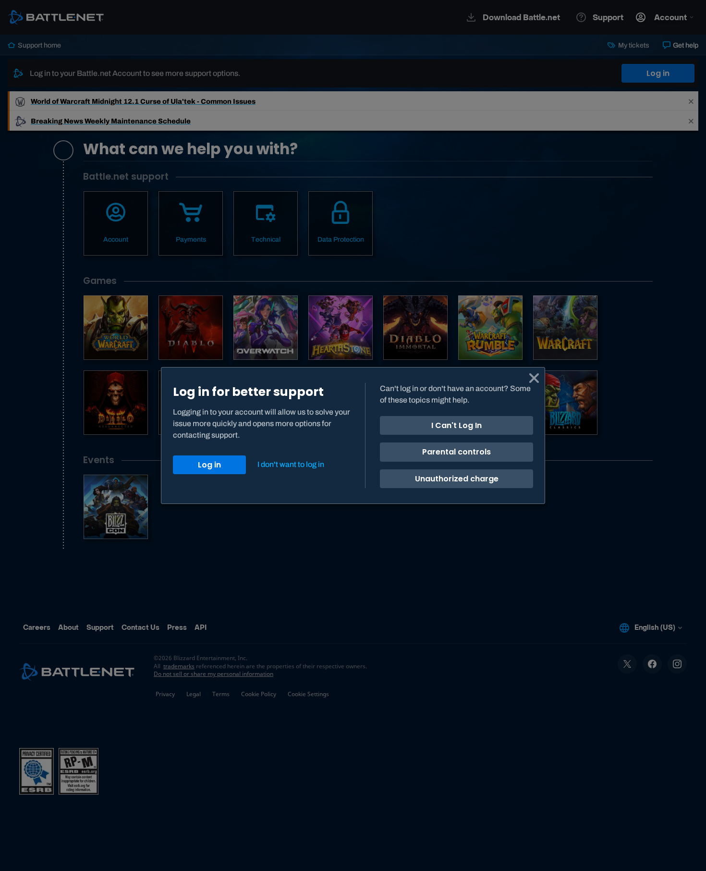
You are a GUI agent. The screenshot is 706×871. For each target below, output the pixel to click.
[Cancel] (534, 378)
